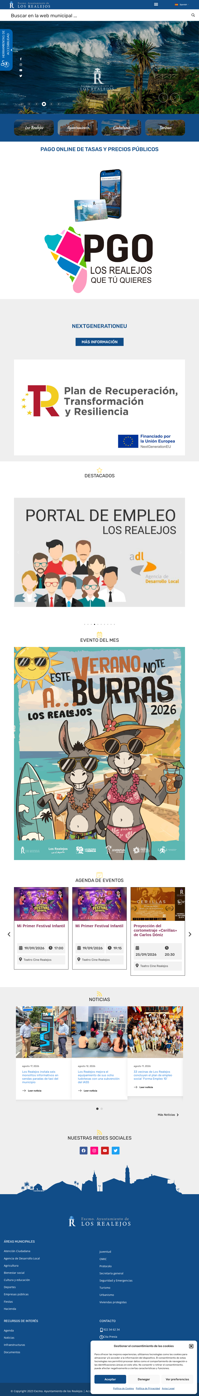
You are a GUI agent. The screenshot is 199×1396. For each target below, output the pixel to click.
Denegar (144, 1379)
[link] (99, 552)
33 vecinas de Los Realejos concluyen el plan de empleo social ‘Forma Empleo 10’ (153, 1075)
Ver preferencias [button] (177, 1379)
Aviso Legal (168, 1388)
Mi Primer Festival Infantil (41, 926)
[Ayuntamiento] (78, 128)
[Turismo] (165, 128)
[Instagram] (94, 1150)
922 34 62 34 (111, 1329)
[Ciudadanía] (121, 128)
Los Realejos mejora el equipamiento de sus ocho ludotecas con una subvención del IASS (99, 1077)
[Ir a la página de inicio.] (29, 4)
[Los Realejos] (34, 128)
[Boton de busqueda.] (193, 15)
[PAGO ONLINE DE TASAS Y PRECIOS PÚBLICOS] (99, 194)
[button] (191, 1346)
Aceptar (110, 1379)
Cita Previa (110, 1336)
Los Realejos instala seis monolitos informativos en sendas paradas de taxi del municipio (40, 1077)
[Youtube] (105, 1150)
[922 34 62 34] (101, 1330)
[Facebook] (83, 1150)
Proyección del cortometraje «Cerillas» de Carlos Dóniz (155, 930)
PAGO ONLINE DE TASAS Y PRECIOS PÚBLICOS (99, 149)
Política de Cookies (123, 1388)
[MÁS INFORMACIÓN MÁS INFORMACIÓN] (99, 407)
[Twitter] (116, 1150)
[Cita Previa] (101, 1337)
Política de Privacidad (148, 1388)
